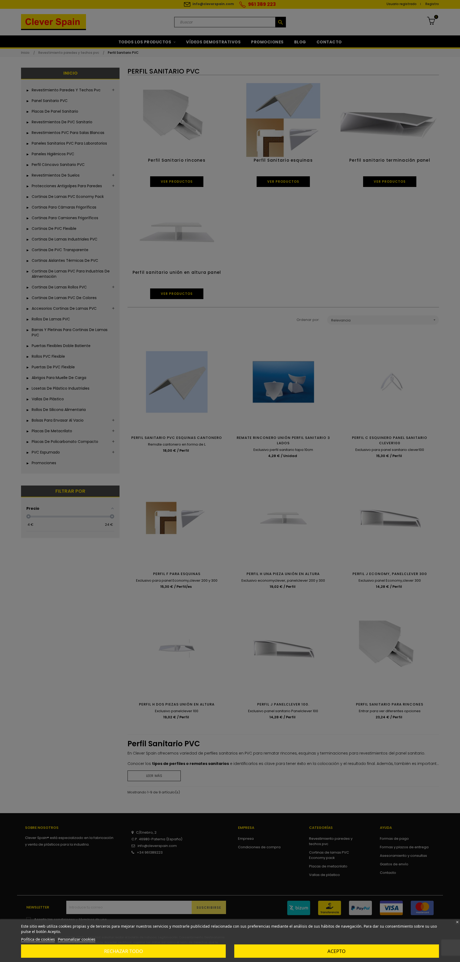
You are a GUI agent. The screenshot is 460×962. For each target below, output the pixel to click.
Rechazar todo (123, 951)
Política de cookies (38, 939)
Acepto (336, 951)
